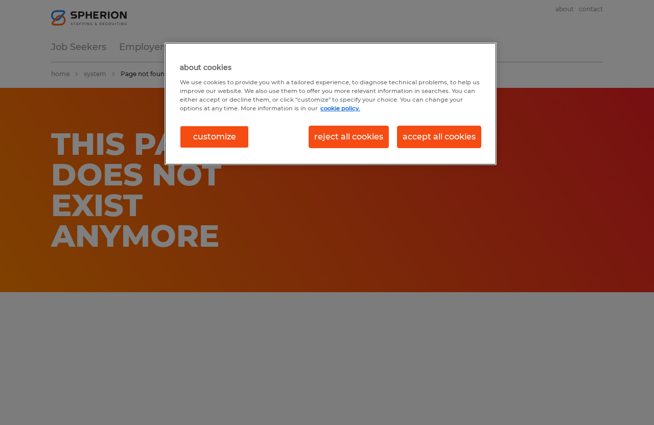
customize (214, 136)
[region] (331, 103)
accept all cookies (439, 136)
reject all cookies (348, 136)
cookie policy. (340, 108)
